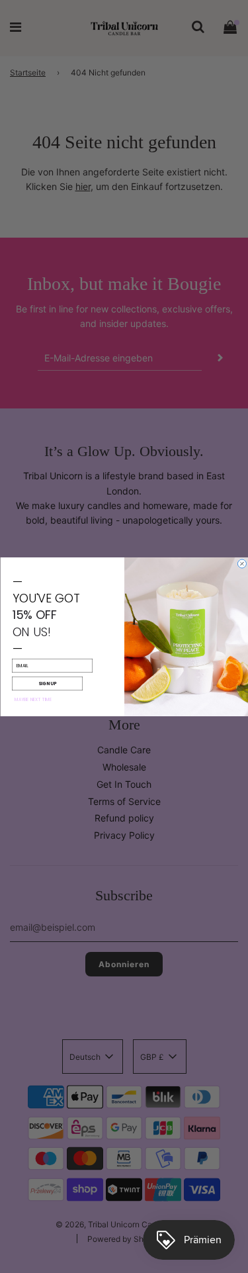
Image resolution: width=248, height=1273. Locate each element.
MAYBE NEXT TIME (33, 699)
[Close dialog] (241, 563)
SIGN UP (47, 683)
